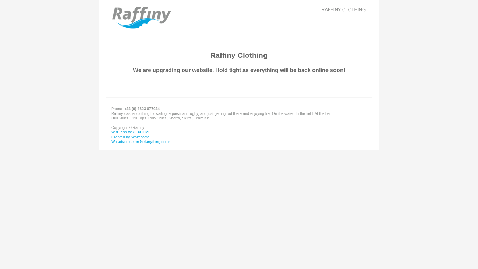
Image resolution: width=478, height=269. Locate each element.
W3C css (119, 132)
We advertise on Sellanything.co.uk (141, 141)
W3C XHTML (139, 132)
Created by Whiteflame (130, 137)
